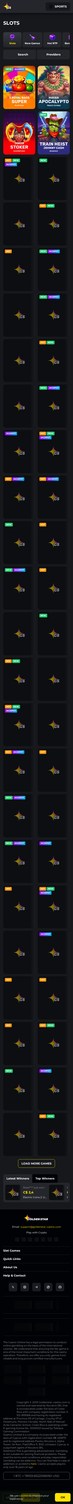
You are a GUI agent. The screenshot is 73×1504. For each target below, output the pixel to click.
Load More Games (36, 1163)
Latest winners (17, 1178)
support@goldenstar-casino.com (40, 1226)
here (33, 1463)
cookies (23, 1495)
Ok (63, 1497)
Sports (61, 6)
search (23, 54)
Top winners (44, 1178)
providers (53, 54)
